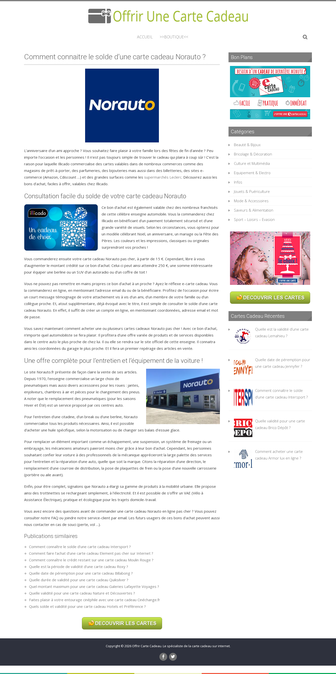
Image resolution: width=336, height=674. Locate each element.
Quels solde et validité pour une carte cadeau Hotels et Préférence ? (87, 606)
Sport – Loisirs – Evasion (254, 219)
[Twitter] (173, 657)
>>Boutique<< (174, 37)
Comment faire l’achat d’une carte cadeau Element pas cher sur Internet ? (91, 553)
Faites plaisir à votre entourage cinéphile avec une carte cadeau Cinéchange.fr (94, 599)
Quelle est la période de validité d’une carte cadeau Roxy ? (78, 566)
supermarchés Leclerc (163, 177)
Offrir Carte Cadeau (146, 646)
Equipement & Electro (252, 172)
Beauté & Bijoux (247, 144)
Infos (238, 182)
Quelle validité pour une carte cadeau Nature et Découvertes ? (82, 593)
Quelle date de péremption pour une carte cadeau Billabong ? (81, 573)
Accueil (145, 37)
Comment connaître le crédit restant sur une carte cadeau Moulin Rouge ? (91, 559)
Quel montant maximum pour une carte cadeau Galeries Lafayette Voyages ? (94, 586)
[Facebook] (163, 657)
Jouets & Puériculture (252, 191)
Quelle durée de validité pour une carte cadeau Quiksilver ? (78, 579)
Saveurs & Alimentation (253, 210)
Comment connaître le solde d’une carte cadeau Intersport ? (80, 546)
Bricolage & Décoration (253, 154)
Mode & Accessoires (251, 200)
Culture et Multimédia (252, 163)
